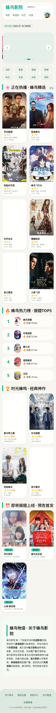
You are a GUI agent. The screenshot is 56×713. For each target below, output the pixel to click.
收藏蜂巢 (28, 702)
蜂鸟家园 (8, 26)
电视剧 (16, 15)
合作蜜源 (47, 695)
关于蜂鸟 (9, 695)
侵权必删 (21, 695)
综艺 (24, 15)
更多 (51, 88)
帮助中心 (34, 695)
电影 (8, 15)
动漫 (31, 15)
